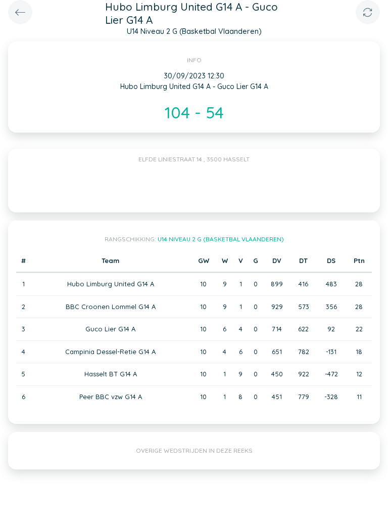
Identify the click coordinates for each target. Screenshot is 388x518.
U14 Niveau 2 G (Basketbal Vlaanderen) (221, 239)
